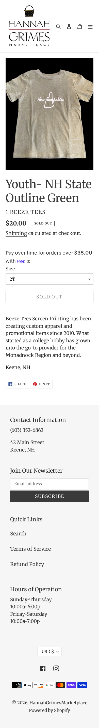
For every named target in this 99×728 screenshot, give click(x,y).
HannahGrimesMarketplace (58, 703)
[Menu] (90, 26)
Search (18, 533)
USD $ (48, 651)
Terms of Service (30, 549)
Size (10, 269)
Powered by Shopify (49, 710)
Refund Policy (27, 564)
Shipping (16, 233)
